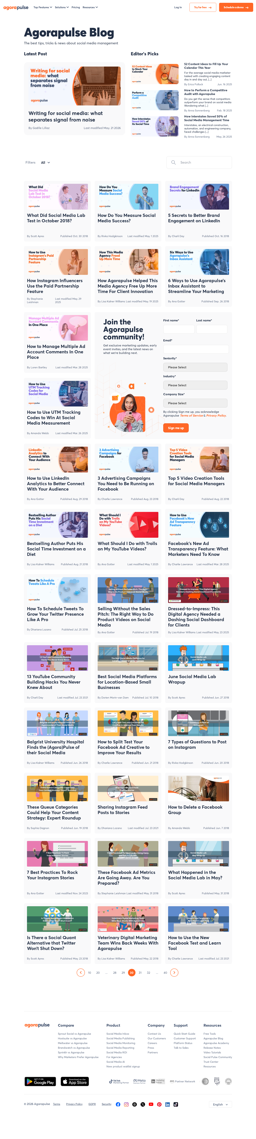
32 (148, 972)
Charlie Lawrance (111, 499)
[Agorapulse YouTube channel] (151, 1104)
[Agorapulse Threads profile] (134, 1104)
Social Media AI (115, 1061)
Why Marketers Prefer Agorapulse (78, 1057)
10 (89, 972)
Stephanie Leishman (35, 300)
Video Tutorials (212, 1052)
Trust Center (211, 1061)
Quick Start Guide (184, 1033)
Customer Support (185, 1038)
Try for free (200, 7)
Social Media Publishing (120, 1038)
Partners (153, 1052)
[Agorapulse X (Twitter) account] (143, 1104)
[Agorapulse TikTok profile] (176, 1104)
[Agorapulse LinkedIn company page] (167, 1104)
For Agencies (114, 1057)
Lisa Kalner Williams (113, 301)
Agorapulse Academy (216, 1043)
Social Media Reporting (120, 1047)
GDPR (92, 1104)
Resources (210, 1066)
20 (98, 972)
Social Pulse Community (218, 1057)
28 (114, 972)
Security (106, 1104)
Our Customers (157, 1038)
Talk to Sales (181, 1047)
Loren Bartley (39, 367)
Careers (152, 1043)
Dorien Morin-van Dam (115, 697)
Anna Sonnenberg (199, 110)
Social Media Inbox (117, 1033)
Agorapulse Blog (213, 1038)
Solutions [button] (60, 7)
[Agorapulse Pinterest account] (159, 1104)
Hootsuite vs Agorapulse (72, 1038)
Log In (178, 7)
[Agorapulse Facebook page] (118, 1104)
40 (165, 972)
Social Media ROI (116, 1052)
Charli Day (178, 236)
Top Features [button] (41, 7)
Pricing (76, 7)
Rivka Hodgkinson (112, 236)
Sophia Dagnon (40, 828)
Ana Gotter (178, 301)
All (43, 162)
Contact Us (154, 1033)
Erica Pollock (195, 84)
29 (123, 972)
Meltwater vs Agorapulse (73, 1043)
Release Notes (212, 1047)
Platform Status (183, 1043)
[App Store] (74, 1081)
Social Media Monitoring (120, 1043)
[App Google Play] (40, 1081)
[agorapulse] (16, 7)
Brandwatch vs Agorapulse (74, 1047)
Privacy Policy (74, 1104)
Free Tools (210, 1033)
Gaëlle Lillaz (41, 128)
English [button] (218, 1104)
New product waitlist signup (123, 1066)
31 (140, 972)
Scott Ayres (37, 236)
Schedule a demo (234, 7)
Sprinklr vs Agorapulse (71, 1052)
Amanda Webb (40, 433)
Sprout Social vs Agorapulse (74, 1033)
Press (151, 1047)
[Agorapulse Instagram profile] (126, 1104)
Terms (56, 1104)
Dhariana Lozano (41, 629)
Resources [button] (88, 7)
